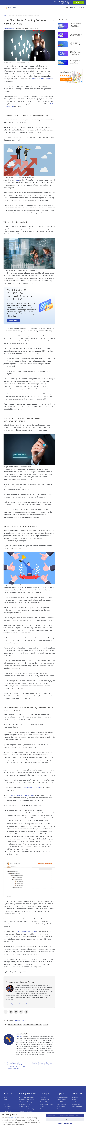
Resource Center (61, 1104)
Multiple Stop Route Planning (26, 1099)
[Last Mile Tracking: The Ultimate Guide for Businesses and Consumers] (63, 35)
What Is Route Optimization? (26, 1097)
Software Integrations (46, 1102)
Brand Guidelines (61, 1099)
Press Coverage (61, 1106)
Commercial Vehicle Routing (26, 1109)
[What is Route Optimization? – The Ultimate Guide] (63, 44)
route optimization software (25, 931)
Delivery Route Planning (25, 1102)
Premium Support (8, 1111)
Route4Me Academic (9, 1109)
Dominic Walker (9, 28)
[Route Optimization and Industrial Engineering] (63, 62)
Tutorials (42, 1109)
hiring (46, 1025)
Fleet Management (75, 33)
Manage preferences (65, 1123)
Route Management (24, 1106)
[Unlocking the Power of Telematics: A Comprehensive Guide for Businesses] (63, 53)
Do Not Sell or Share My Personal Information (65, 1115)
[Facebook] (6, 1012)
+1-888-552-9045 (64, 3)
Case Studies (75, 1102)
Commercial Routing (75, 23)
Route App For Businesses (26, 1111)
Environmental (7, 1106)
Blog (5, 15)
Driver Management (20, 1020)
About (5, 1099)
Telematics (72, 51)
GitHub (42, 1106)
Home (5, 1097)
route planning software (32, 1025)
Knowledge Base (76, 1097)
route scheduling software (32, 788)
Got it (65, 1119)
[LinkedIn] (11, 1012)
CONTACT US (78, 2)
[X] (16, 1012)
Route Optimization (75, 42)
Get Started (13, 321)
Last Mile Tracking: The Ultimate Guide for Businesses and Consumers (76, 36)
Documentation (44, 1099)
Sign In (81, 8)
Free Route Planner (77, 1106)
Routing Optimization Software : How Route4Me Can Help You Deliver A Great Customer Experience (16, 1065)
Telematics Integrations (46, 1104)
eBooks (59, 1109)
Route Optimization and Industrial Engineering (75, 63)
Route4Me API (44, 1097)
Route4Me (19, 1037)
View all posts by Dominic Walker (18, 1004)
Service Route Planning (25, 1104)
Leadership (6, 1102)
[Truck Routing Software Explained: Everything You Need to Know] (63, 25)
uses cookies (12, 1117)
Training (74, 1099)
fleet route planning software (41, 79)
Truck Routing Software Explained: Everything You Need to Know (75, 27)
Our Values (6, 1104)
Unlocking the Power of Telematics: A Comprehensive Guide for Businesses (76, 55)
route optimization (14, 1025)
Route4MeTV (60, 1102)
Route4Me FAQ (76, 1104)
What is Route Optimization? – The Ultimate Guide (75, 45)
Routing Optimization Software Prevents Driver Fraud (42, 1064)
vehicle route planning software (22, 795)
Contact (72, 8)
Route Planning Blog (62, 1097)
